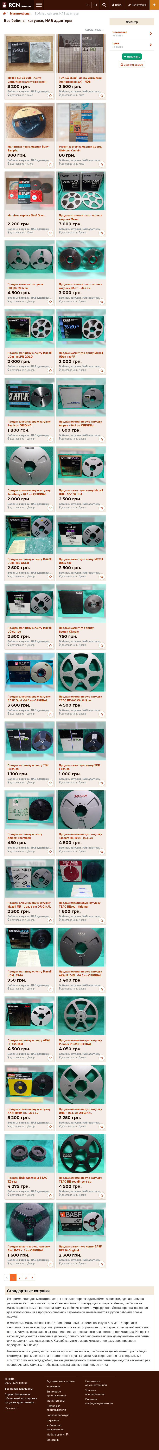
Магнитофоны (56, 1400)
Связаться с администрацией (96, 1383)
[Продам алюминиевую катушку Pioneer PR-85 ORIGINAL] (81, 1016)
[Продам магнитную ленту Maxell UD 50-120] (29, 603)
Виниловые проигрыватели (56, 1393)
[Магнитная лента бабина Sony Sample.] (29, 122)
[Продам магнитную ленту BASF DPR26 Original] (81, 1222)
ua (95, 5)
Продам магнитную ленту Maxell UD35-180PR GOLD (30, 354)
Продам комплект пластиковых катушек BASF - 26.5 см (80, 286)
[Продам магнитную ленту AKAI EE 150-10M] (29, 1016)
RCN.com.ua (20, 1383)
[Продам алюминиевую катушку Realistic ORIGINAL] (29, 397)
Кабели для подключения (55, 1427)
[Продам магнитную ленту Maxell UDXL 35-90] (29, 947)
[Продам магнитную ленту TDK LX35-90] (81, 741)
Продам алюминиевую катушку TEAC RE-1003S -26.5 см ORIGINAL (80, 700)
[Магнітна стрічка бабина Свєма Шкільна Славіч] (81, 122)
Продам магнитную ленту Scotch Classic (76, 629)
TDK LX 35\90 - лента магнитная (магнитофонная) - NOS (80, 79)
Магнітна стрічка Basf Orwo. (26, 215)
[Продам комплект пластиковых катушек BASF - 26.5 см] (81, 259)
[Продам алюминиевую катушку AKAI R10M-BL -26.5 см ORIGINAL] (29, 1084)
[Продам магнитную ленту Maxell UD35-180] (81, 534)
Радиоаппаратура (58, 1415)
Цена (117, 44)
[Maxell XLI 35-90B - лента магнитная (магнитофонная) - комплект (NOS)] (29, 53)
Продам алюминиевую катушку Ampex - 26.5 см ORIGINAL (80, 423)
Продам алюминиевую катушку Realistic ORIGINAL (29, 423)
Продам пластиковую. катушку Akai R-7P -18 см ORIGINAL (29, 1248)
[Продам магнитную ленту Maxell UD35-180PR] (81, 328)
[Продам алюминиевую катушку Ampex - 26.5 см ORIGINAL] (81, 397)
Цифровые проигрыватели (56, 1407)
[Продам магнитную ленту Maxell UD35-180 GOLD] (29, 534)
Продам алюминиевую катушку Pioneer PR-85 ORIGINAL (80, 1042)
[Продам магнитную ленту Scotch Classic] (81, 603)
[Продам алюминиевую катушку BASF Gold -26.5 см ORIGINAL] (29, 672)
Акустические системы (61, 1381)
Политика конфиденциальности (99, 1401)
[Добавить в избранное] (50, 95)
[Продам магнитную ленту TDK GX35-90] (29, 740)
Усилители (53, 1386)
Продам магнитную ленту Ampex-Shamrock (25, 836)
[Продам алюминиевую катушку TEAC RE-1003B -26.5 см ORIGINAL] (81, 1153)
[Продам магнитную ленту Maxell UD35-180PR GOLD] (29, 328)
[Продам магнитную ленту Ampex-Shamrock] (29, 809)
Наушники (53, 1420)
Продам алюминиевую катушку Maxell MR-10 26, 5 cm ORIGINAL (29, 904)
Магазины (53, 1439)
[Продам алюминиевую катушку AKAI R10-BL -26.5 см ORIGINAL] (81, 947)
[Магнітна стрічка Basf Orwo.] (29, 191)
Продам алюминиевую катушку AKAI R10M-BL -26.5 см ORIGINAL (29, 1112)
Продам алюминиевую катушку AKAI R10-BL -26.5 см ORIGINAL (80, 973)
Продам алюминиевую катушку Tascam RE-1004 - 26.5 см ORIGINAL (80, 838)
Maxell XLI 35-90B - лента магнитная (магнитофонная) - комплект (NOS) (27, 81)
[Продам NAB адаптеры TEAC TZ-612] (29, 1153)
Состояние (119, 33)
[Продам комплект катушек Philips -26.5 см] (29, 259)
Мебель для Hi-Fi (57, 1434)
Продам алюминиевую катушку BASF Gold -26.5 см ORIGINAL (29, 698)
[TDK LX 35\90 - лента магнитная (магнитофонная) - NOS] (81, 53)
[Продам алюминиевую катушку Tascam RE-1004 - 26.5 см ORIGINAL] (81, 810)
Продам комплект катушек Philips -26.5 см (25, 286)
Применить (133, 56)
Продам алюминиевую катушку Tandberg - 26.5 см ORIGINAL (29, 492)
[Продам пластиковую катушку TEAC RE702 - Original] (81, 878)
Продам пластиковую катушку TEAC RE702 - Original (79, 904)
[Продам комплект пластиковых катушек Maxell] (81, 191)
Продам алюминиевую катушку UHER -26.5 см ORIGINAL (80, 1111)
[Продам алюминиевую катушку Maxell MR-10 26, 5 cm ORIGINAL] (29, 878)
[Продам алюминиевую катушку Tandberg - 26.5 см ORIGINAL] (29, 466)
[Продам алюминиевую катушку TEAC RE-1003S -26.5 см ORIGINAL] (81, 672)
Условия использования (95, 1392)
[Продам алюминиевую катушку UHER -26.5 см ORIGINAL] (81, 1084)
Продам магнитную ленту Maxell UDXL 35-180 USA (81, 492)
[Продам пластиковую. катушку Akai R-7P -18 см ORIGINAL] (29, 1222)
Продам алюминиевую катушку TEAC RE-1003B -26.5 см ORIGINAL (80, 1181)
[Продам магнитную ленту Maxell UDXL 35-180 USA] (81, 466)
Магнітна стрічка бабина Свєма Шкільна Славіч (80, 148)
